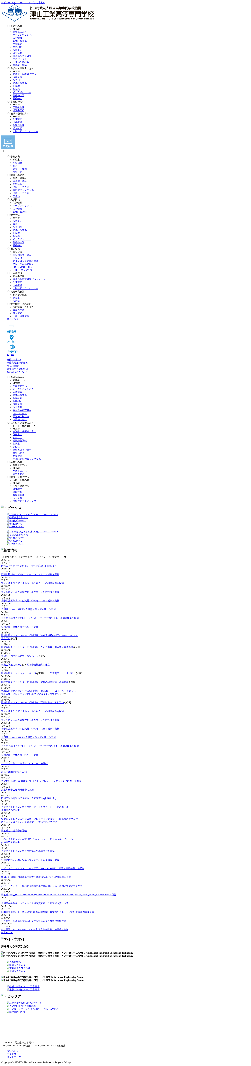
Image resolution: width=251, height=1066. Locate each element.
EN (12, 354)
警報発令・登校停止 (17, 368)
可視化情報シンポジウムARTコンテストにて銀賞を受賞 (30, 574)
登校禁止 (17, 456)
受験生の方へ (17, 26)
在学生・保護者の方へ (22, 68)
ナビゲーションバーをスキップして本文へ (23, 2)
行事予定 (17, 50)
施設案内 (17, 297)
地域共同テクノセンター (25, 131)
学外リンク (13, 319)
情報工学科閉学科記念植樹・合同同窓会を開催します (29, 566)
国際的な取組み (21, 62)
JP (8, 354)
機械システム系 (21, 187)
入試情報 (15, 199)
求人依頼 (17, 128)
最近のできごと (26, 557)
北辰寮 (16, 86)
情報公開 (17, 172)
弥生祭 (16, 89)
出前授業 (17, 122)
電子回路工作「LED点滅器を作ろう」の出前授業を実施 (30, 600)
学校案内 (15, 156)
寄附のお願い (14, 359)
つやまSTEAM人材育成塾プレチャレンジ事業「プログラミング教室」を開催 (41, 781)
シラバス (17, 80)
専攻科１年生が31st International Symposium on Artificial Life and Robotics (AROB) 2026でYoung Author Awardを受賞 (58, 894)
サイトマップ (14, 1057)
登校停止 (17, 98)
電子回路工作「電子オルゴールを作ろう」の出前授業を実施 (32, 583)
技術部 (16, 301)
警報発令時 (18, 95)
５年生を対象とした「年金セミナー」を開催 (24, 763)
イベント (43, 557)
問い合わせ (13, 1051)
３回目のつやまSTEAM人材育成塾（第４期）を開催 (28, 609)
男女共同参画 (20, 169)
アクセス (11, 1054)
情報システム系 (21, 193)
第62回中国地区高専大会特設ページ (19, 656)
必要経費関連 (20, 212)
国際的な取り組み (22, 255)
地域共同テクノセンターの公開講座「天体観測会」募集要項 (32, 702)
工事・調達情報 (21, 316)
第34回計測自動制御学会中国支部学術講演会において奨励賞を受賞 (36, 877)
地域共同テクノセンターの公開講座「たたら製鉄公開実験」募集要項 (37, 647)
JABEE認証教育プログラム (27, 459)
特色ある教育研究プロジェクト (29, 279)
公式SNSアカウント (17, 372)
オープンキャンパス (23, 35)
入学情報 (17, 38)
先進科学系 (18, 184)
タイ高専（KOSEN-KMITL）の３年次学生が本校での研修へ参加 (34, 929)
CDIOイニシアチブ (23, 270)
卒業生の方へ (17, 101)
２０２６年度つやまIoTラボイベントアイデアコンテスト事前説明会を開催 (40, 618)
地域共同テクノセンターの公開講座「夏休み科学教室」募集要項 (35, 682)
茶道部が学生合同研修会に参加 (17, 789)
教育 (15, 166)
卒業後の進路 (20, 65)
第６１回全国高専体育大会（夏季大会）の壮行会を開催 (30, 592)
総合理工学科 (20, 181)
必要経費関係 (20, 41)
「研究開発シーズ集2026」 (62, 673)
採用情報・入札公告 (20, 304)
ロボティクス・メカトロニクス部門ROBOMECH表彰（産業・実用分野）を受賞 (42, 868)
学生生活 (15, 215)
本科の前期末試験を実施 (14, 772)
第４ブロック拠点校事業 (25, 261)
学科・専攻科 (17, 175)
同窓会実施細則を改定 (38, 664)
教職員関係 (18, 310)
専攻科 (16, 196)
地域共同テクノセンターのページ (18, 673)
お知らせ (9, 557)
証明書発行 (18, 110)
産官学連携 (16, 273)
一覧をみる (7, 932)
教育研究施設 (17, 291)
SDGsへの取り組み (22, 267)
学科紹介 (17, 47)
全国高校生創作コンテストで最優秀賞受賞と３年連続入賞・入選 (35, 903)
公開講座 (17, 119)
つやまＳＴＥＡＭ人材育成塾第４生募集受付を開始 (28, 851)
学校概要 (17, 44)
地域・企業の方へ (19, 113)
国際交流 (15, 248)
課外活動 (17, 53)
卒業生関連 (18, 107)
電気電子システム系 (23, 190)
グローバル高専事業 (23, 264)
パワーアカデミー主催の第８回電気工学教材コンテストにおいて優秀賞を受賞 (42, 886)
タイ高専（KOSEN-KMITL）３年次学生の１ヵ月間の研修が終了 (34, 921)
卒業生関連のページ (11, 664)
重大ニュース (59, 557)
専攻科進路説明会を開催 (14, 830)
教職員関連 (18, 125)
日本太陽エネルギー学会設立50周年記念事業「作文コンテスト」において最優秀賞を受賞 (47, 912)
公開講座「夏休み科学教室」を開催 (19, 626)
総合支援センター (22, 92)
